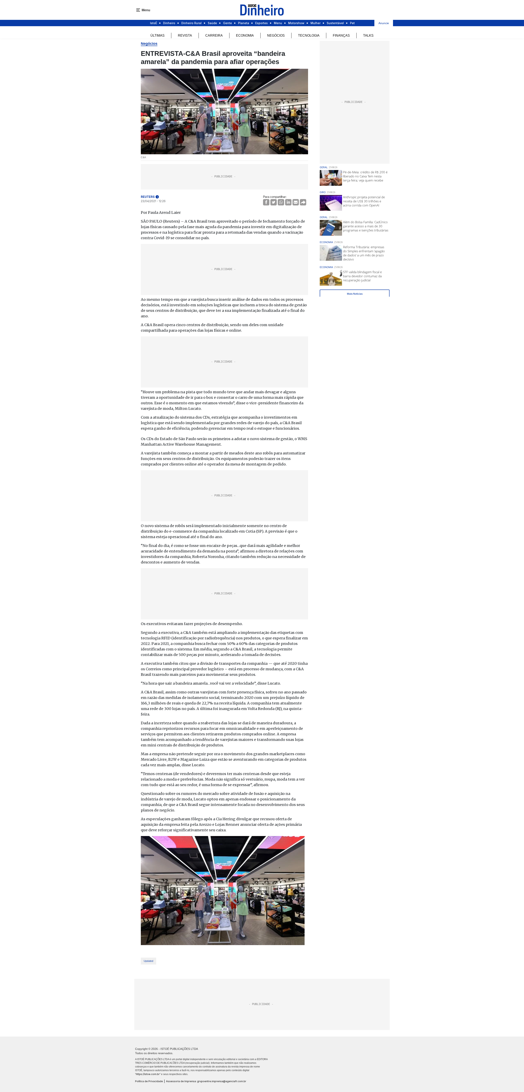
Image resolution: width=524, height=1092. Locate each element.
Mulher (316, 23)
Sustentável (335, 23)
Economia (245, 35)
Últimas (157, 35)
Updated (148, 961)
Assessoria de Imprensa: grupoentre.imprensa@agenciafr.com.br (206, 1081)
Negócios (276, 35)
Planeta (243, 23)
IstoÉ (153, 23)
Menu (278, 23)
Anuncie (383, 23)
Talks (368, 35)
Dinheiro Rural (191, 23)
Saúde (212, 23)
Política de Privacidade (149, 1081)
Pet (352, 23)
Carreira (214, 35)
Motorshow (296, 23)
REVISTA (185, 35)
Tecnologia (309, 35)
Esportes (261, 23)
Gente (227, 23)
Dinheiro (169, 23)
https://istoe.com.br (148, 1074)
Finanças (341, 35)
